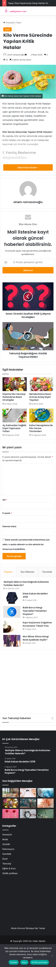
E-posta (7, 513)
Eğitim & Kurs (9, 868)
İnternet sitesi (9, 526)
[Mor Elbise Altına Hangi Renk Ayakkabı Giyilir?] (11, 641)
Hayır (24, 962)
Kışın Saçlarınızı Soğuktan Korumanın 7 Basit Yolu (37, 624)
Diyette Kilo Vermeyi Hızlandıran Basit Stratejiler (14, 397)
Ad (4, 500)
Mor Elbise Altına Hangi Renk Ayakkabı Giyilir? (36, 638)
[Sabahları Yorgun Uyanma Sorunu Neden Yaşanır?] (28, 813)
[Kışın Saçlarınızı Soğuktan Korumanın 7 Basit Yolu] (11, 627)
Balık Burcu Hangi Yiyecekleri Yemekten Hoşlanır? (35, 611)
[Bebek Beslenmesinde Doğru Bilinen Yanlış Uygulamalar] (45, 803)
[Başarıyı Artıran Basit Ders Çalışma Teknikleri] (28, 803)
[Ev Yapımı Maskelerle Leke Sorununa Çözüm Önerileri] (28, 792)
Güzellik (6, 844)
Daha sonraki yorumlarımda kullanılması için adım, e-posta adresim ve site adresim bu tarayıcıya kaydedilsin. (26, 544)
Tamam (13, 962)
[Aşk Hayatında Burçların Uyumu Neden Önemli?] (10, 813)
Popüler (8, 571)
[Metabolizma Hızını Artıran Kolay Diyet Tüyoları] (41, 384)
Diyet (18, 22)
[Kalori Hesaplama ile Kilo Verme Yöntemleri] (41, 415)
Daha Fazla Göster (27, 167)
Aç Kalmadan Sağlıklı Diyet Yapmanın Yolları (14, 428)
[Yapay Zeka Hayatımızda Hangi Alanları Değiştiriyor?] (45, 792)
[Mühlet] (14, 11)
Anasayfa (10, 22)
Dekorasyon (8, 849)
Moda (5, 839)
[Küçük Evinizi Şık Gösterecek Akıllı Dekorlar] (10, 792)
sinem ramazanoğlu (15, 54)
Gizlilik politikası (10, 873)
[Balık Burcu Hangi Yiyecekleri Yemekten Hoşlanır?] (11, 612)
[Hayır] (52, 955)
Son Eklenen (27, 571)
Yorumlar (47, 571)
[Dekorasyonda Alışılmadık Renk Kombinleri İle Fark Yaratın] (45, 813)
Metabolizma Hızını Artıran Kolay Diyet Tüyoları (40, 397)
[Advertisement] (28, 680)
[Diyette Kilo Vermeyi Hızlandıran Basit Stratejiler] (14, 384)
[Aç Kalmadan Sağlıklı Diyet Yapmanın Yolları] (14, 415)
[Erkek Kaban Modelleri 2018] (11, 598)
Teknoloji (6, 863)
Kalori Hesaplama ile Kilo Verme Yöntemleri (41, 428)
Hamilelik (6, 854)
